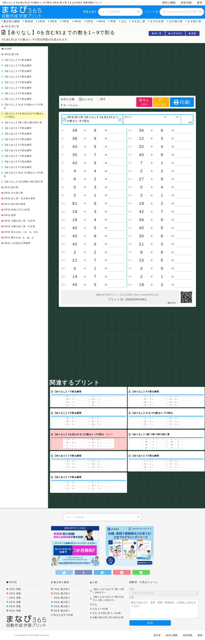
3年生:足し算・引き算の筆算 (19, 198)
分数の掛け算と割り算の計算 (108, 617)
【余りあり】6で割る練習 (18, 150)
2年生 (53, 21)
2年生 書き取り (62, 593)
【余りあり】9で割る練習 (18, 167)
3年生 (65, 21)
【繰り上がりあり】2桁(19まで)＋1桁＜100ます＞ (108, 598)
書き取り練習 (11, 21)
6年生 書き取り (62, 610)
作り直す (161, 104)
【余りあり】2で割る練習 (18, 128)
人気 (95, 582)
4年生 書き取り (62, 602)
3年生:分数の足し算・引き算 (19, 226)
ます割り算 (194, 21)
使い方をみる (70, 105)
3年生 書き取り (62, 597)
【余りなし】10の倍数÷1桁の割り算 (23, 181)
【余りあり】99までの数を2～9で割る (23, 174)
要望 (199, 2)
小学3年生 (176, 33)
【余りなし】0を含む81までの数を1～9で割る (23, 115)
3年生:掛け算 (11, 187)
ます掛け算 (176, 21)
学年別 (13, 582)
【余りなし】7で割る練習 (18, 88)
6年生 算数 (15, 610)
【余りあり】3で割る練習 (18, 133)
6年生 (102, 21)
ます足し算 (138, 21)
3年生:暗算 (10, 215)
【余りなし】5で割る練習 (18, 76)
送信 (150, 622)
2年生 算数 (15, 593)
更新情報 (186, 2)
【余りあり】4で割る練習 (18, 139)
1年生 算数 (15, 589)
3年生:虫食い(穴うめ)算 (17, 209)
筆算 (113, 21)
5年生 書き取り (62, 606)
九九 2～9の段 (100, 608)
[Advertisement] (127, 68)
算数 (193, 33)
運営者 (157, 635)
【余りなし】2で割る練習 (18, 60)
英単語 (29, 21)
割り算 (158, 33)
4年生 (77, 21)
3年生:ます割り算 (13, 193)
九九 (124, 21)
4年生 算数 (15, 602)
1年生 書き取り (62, 589)
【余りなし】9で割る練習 (18, 99)
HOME (8, 48)
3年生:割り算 (12, 26)
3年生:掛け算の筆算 (15, 204)
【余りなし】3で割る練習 (18, 65)
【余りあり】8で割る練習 (18, 161)
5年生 (89, 21)
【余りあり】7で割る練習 (18, 156)
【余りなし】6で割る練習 (18, 82)
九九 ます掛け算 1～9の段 (106, 613)
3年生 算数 (15, 597)
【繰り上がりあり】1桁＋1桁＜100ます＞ (108, 591)
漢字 (103, 99)
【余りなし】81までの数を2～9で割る (23, 106)
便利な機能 (169, 2)
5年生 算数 (15, 606)
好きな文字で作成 (63, 615)
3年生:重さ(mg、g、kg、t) (19, 237)
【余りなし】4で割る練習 (18, 71)
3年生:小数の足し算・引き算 (19, 220)
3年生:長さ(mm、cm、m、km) (21, 232)
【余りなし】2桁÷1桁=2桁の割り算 (23, 122)
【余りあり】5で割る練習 (18, 144)
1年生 (41, 21)
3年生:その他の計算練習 (17, 243)
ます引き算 (157, 21)
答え (145, 102)
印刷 (185, 102)
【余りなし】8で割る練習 (18, 93)
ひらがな (87, 99)
